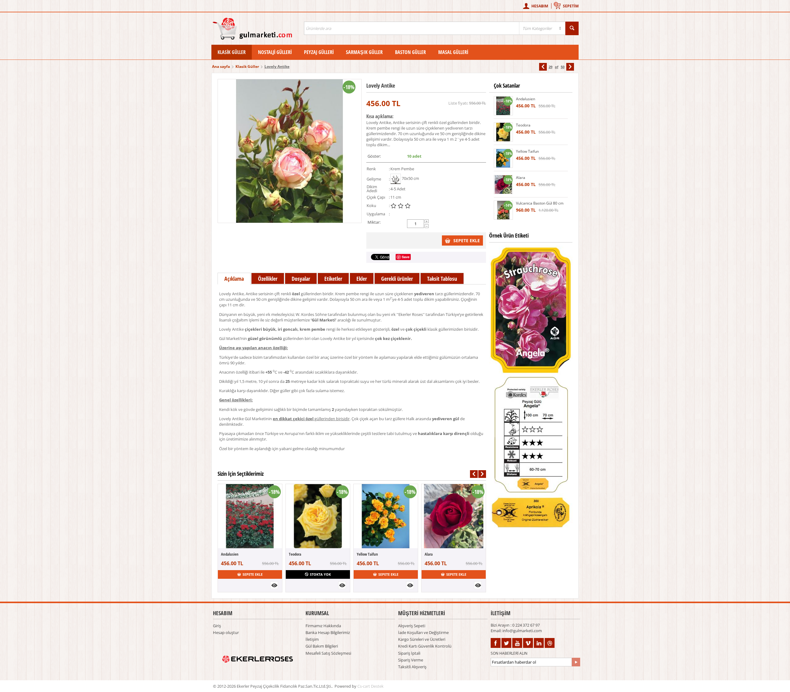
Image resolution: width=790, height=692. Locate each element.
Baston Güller (410, 52)
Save (406, 257)
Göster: (374, 156)
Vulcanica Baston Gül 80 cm (539, 203)
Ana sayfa (221, 66)
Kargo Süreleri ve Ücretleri (421, 639)
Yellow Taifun (367, 554)
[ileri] (570, 67)
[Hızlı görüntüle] (274, 585)
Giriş (217, 625)
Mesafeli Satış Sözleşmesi (328, 653)
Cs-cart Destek (370, 686)
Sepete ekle (466, 240)
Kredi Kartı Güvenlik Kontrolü (424, 646)
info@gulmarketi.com (522, 630)
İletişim (312, 639)
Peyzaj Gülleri (319, 52)
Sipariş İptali (409, 653)
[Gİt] (576, 662)
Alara (429, 554)
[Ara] (572, 28)
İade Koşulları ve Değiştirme (423, 632)
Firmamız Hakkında (323, 625)
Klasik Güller (232, 52)
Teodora (295, 554)
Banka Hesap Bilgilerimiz (328, 632)
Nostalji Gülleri (275, 52)
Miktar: (374, 222)
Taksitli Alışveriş (412, 666)
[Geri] (543, 67)
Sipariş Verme (410, 660)
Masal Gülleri (453, 52)
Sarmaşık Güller (364, 52)
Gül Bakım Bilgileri (322, 646)
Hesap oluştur (226, 632)
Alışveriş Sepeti (411, 625)
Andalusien (230, 554)
